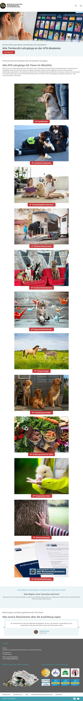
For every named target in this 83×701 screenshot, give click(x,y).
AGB (27, 694)
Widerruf (59, 694)
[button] (76, 6)
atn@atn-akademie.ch (12, 658)
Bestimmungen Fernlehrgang (41, 694)
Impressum (6, 694)
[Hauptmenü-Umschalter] (81, 6)
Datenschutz (17, 694)
